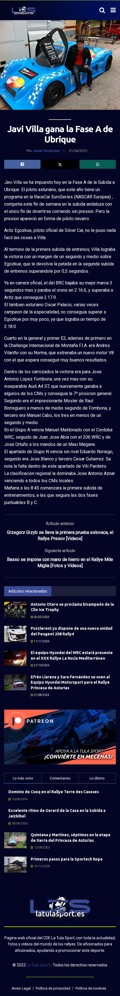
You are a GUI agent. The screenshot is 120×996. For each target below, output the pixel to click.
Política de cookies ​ (91, 988)
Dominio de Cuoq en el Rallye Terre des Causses (53, 792)
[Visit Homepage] (23, 10)
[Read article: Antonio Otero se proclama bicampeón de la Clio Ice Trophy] (15, 610)
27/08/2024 (41, 695)
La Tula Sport (38, 965)
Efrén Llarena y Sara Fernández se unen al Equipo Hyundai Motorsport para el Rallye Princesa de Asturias (70, 682)
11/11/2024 (41, 641)
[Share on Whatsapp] (98, 164)
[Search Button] (102, 10)
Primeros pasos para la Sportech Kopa (66, 859)
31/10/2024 (41, 665)
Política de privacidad (53, 988)
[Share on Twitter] (60, 164)
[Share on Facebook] (22, 164)
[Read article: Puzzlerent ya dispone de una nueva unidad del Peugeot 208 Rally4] (15, 634)
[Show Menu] (113, 10)
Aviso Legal (21, 988)
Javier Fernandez (46, 151)
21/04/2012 (78, 151)
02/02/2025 (41, 617)
